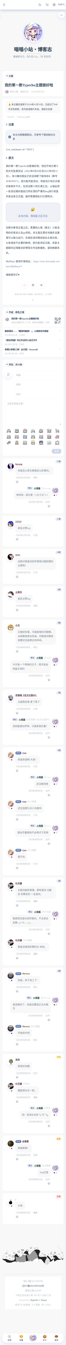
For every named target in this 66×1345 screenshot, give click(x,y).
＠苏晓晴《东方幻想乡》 (38, 720)
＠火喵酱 (31, 801)
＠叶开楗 (46, 912)
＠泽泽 (26, 1084)
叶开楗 (18, 883)
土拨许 (18, 592)
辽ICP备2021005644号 (33, 1286)
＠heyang (46, 488)
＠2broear (46, 998)
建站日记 (24, 91)
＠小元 (47, 658)
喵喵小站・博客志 (33, 49)
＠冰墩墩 (46, 1166)
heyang (18, 464)
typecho (11, 117)
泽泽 (17, 1060)
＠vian (47, 777)
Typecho (34, 1300)
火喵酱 (37, 488)
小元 (17, 625)
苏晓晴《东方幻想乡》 (26, 695)
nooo (17, 555)
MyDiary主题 (24, 117)
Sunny (44, 1300)
